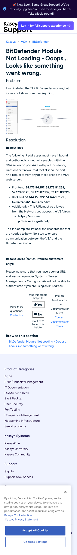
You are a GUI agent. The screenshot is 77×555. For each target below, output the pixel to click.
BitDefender (40, 42)
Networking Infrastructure (22, 421)
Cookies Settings (35, 541)
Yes (40, 304)
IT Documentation (16, 387)
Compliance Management (21, 415)
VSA (24, 42)
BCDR (8, 376)
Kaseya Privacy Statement (21, 519)
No (40, 314)
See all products (15, 426)
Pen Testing (12, 409)
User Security (13, 404)
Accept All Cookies (35, 530)
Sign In (9, 471)
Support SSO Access (18, 477)
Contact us (16, 315)
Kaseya (11, 42)
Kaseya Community (17, 454)
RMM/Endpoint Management (23, 382)
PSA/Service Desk (16, 393)
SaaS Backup (13, 398)
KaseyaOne (12, 443)
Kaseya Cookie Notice (18, 515)
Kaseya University (16, 449)
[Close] (65, 492)
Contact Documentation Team (59, 322)
